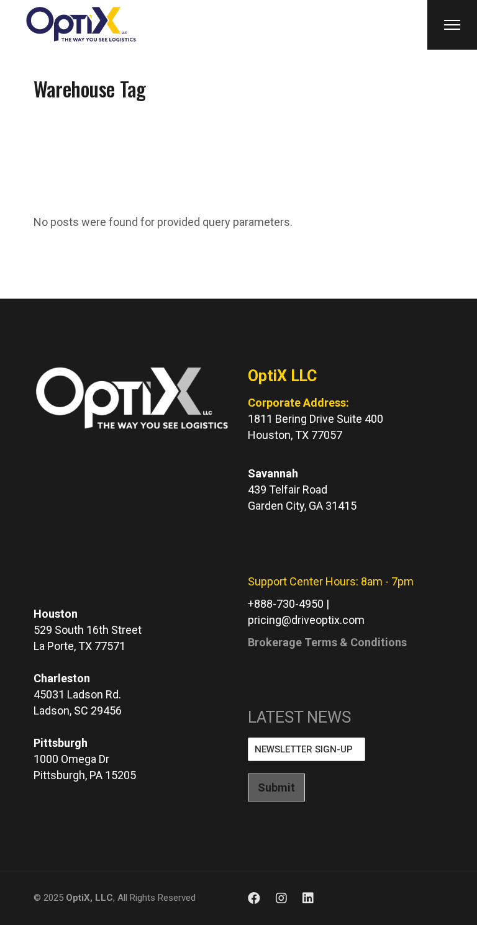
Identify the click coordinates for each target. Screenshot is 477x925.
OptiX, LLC (89, 897)
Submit (276, 787)
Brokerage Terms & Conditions (327, 642)
